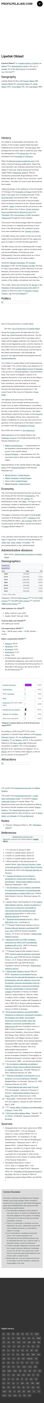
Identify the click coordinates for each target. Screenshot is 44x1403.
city (34, 66)
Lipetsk (4, 69)
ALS (30, 1367)
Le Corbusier (12, 816)
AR (8, 1334)
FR (27, 1334)
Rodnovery (6, 703)
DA (19, 1346)
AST (18, 1342)
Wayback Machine (32, 870)
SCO (4, 1391)
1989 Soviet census (9, 604)
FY (8, 1375)
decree (34, 285)
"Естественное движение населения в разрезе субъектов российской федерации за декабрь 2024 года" (23, 1067)
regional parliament (8, 358)
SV (24, 1338)
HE (31, 1350)
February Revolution (17, 263)
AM (35, 1367)
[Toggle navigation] (40, 4)
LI (17, 1383)
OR (14, 1387)
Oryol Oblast (16, 87)
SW (29, 1391)
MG (22, 1383)
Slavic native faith (20, 743)
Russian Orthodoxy (9, 685)
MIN (33, 1354)
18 (21, 669)
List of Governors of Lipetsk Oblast (26, 329)
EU (38, 1346)
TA (22, 1363)
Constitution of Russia (26, 426)
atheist (4, 752)
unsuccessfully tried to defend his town (16, 212)
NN (4, 1359)
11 (23, 526)
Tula (10, 293)
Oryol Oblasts (20, 293)
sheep (18, 542)
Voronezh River (7, 198)
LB (13, 1383)
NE (4, 1387)
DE (13, 1334)
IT (31, 1334)
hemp (35, 239)
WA (15, 1395)
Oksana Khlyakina (11, 454)
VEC (4, 1395)
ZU (29, 1395)
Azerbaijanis (9, 652)
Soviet (12, 332)
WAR (38, 1338)
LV (8, 1354)
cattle (3, 542)
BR (30, 1371)
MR (32, 1383)
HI (18, 1350)
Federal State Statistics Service (28, 882)
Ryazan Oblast (28, 81)
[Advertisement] (22, 27)
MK (23, 1354)
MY (18, 1367)
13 (31, 600)
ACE (24, 1367)
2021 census (23, 598)
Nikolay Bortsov (11, 475)
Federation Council (8, 438)
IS (22, 1379)
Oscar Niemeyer (27, 816)
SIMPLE (29, 1359)
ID (27, 1350)
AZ (24, 1342)
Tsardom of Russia (32, 231)
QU (33, 1387)
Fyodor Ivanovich (32, 209)
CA (4, 1346)
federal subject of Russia (28, 63)
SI (14, 1391)
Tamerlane (5, 215)
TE (39, 1391)
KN (31, 1379)
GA (13, 1375)
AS (19, 1387)
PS (28, 1387)
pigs (8, 542)
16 (24, 620)
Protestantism (7, 689)
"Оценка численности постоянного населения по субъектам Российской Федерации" (20, 879)
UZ (14, 1359)
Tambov (4, 293)
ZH (4, 1342)
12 (9, 600)
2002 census (24, 601)
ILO (4, 1379)
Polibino (34, 799)
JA (8, 1338)
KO (13, 1350)
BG (29, 1342)
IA (8, 1379)
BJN (15, 1371)
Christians (10, 694)
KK (18, 1359)
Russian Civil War (28, 266)
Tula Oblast (33, 87)
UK (29, 1338)
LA (4, 1354)
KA (36, 1350)
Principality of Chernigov (23, 156)
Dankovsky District (20, 173)
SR (8, 1363)
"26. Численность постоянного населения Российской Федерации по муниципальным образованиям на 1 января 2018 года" (22, 890)
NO (38, 1354)
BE (39, 1342)
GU (24, 1375)
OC (9, 1387)
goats (13, 542)
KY (9, 1383)
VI (33, 1338)
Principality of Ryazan (23, 192)
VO (10, 1395)
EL (28, 1346)
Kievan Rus (24, 153)
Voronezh (28, 291)
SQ (10, 1391)
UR (9, 1367)
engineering (30, 496)
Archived (38, 867)
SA (38, 1387)
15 (23, 608)
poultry (27, 542)
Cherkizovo (32, 518)
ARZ (36, 1334)
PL (4, 1334)
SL (4, 1363)
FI (17, 1363)
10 (13, 71)
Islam (4, 698)
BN (34, 1342)
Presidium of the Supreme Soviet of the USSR (19, 288)
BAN (9, 1371)
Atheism (5, 714)
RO (23, 1359)
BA (20, 1371)
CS (9, 1346)
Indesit (6, 526)
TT (27, 1363)
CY (14, 1346)
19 (7, 725)
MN (38, 1383)
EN (18, 1334)
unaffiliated (26, 737)
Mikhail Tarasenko (12, 478)
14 (19, 603)
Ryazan (35, 291)
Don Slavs (32, 148)
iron (39, 493)
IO (33, 1375)
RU (9, 1342)
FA (4, 1350)
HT (36, 1379)
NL (4, 1338)
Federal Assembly (18, 468)
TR (4, 1367)
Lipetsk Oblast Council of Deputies (29, 369)
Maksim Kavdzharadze (14, 446)
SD (19, 1391)
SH (13, 1363)
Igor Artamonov (29, 430)
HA (29, 1375)
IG (37, 1375)
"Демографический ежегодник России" (22, 1087)
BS (25, 1371)
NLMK (38, 515)
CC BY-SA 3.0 (18, 1203)
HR (22, 1350)
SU (24, 1391)
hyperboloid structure (23, 788)
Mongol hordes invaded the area (21, 161)
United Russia (23, 475)
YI (19, 1395)
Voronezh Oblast (23, 84)
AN (4, 1371)
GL (8, 1350)
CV (35, 1371)
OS (17, 1379)
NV (40, 1371)
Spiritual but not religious (11, 710)
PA (23, 1387)
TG (37, 1363)
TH (32, 1363)
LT (13, 1354)
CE (9, 1359)
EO (33, 1346)
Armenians (9, 649)
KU (4, 1383)
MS (28, 1354)
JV (26, 1379)
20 (10, 725)
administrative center (20, 66)
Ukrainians (9, 646)
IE (12, 1379)
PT (13, 1338)
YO (24, 1395)
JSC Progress (26, 521)
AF (13, 1342)
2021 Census (20, 69)
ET (24, 1346)
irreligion (15, 714)
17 (22, 628)
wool (3, 242)
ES (22, 1334)
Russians (8, 644)
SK (36, 1359)
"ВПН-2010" (10, 1099)
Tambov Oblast (7, 84)
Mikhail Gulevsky (11, 484)
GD (18, 1375)
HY (14, 1367)
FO (4, 1375)
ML (28, 1383)
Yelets (11, 206)
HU (18, 1354)
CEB (18, 1338)
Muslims (18, 740)
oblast (3, 66)
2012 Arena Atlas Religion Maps (18, 1113)
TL (34, 1391)
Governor (38, 414)
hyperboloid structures (21, 810)
